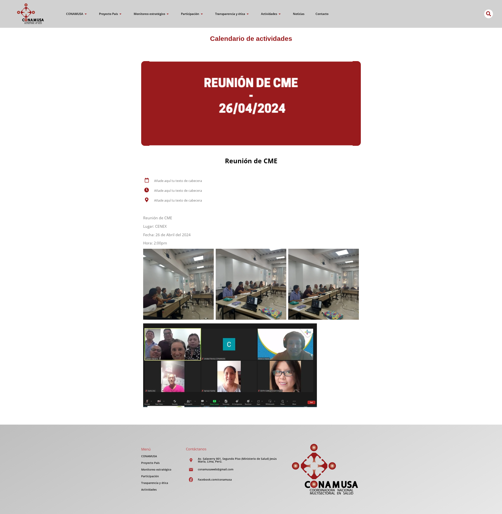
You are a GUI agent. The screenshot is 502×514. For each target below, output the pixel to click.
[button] (488, 13)
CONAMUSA (149, 456)
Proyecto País (150, 463)
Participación (150, 476)
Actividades (149, 489)
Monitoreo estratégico (156, 469)
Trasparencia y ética (154, 483)
